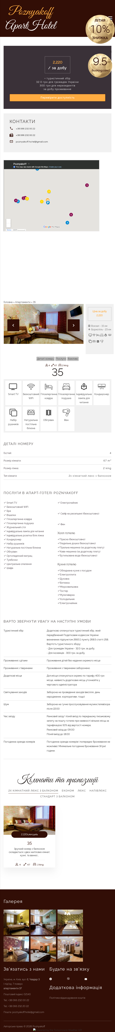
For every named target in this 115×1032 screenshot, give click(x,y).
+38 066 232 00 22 (25, 128)
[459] (16, 922)
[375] (43, 949)
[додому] (31, 18)
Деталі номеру (45, 358)
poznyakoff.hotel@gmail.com (32, 142)
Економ (68, 790)
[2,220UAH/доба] (29, 820)
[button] (111, 52)
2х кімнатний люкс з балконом (90, 475)
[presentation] (13, 325)
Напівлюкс (98, 790)
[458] (43, 922)
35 (29, 843)
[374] (70, 949)
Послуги (61, 358)
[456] (16, 949)
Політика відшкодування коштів (67, 997)
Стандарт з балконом (57, 796)
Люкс (82, 790)
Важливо (73, 358)
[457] (70, 922)
